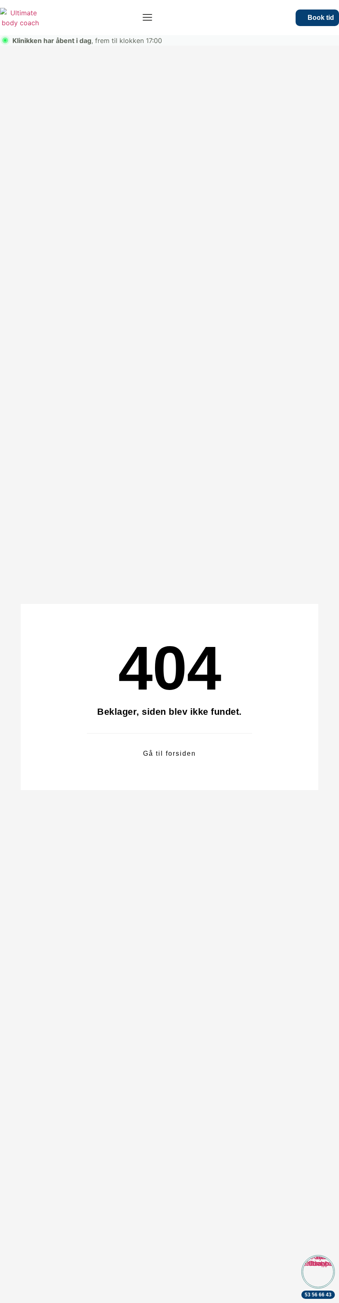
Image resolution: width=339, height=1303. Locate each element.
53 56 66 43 (318, 1295)
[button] (147, 17)
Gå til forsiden (169, 753)
